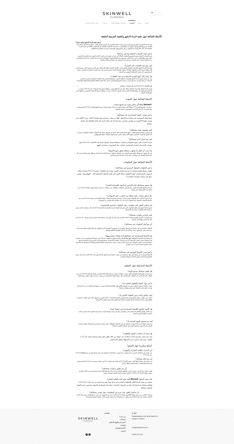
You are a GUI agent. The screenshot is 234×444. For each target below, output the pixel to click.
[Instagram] (89, 434)
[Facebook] (87, 434)
